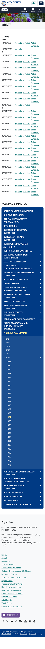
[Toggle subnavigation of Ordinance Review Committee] (40, 319)
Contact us (12, 615)
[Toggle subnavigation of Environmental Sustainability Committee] (40, 266)
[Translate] (33, 3)
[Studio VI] (25, 621)
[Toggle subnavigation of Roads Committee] (40, 493)
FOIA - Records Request (11, 590)
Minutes (26, 43)
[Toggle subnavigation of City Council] (40, 226)
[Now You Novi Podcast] (34, 621)
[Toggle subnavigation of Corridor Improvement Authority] (40, 244)
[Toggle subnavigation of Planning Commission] (40, 333)
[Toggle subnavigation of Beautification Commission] (40, 211)
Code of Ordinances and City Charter (16, 571)
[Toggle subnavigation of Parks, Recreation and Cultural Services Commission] (40, 323)
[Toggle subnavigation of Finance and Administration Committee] (40, 273)
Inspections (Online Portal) (12, 584)
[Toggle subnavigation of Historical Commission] (40, 280)
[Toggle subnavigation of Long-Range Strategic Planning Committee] (40, 287)
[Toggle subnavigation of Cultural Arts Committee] (40, 251)
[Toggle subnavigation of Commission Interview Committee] (40, 230)
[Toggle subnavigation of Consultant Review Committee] (40, 237)
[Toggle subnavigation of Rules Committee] (40, 496)
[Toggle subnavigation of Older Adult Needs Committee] (40, 312)
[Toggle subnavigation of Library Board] (40, 284)
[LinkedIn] (12, 621)
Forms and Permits (9, 574)
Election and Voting (9, 597)
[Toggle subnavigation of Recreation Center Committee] (40, 486)
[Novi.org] (30, 621)
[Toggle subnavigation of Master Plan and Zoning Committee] (40, 294)
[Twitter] (7, 621)
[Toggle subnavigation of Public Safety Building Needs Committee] (40, 472)
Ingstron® (32, 634)
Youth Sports (7, 603)
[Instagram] (16, 621)
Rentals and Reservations (12, 606)
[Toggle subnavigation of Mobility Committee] (40, 301)
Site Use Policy (8, 565)
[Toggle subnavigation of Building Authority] (40, 215)
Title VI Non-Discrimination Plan (14, 577)
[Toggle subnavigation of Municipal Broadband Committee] (40, 305)
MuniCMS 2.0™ (6, 634)
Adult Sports (7, 600)
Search (4, 558)
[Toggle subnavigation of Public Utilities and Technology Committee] (40, 479)
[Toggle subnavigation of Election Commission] (40, 262)
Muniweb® (23, 634)
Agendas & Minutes (14, 203)
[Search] (41, 3)
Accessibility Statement (11, 568)
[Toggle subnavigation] (40, 357)
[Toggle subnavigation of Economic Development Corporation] (40, 255)
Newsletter (6, 561)
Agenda (18, 43)
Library (4, 555)
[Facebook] (3, 621)
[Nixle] (20, 621)
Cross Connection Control (12, 594)
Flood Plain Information (11, 587)
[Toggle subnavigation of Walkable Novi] (40, 500)
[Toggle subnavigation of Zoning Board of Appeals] (40, 504)
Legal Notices (7, 581)
